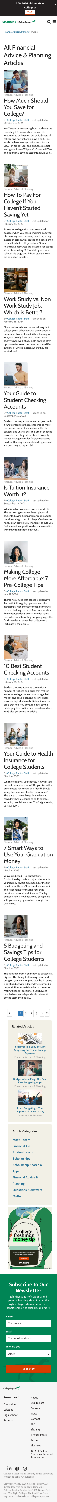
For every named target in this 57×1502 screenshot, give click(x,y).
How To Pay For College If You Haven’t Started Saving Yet (22, 204)
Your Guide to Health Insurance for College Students (28, 760)
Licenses (36, 1445)
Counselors (9, 1404)
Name (9, 1316)
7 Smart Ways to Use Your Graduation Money (28, 854)
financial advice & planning (18, 94)
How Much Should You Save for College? (26, 107)
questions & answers (30, 1115)
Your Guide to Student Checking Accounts (25, 400)
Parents (8, 1420)
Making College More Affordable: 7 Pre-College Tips (26, 578)
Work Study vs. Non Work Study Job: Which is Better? (27, 306)
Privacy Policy (39, 1434)
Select (11, 1354)
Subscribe (28, 1368)
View (29, 12)
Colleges (8, 1409)
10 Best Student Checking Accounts (26, 669)
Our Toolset (37, 1403)
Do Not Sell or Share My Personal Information (42, 1454)
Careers (35, 1408)
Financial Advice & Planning (16, 31)
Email (9, 1331)
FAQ (33, 1424)
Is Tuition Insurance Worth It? (26, 490)
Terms (34, 1440)
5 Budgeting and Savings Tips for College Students (24, 952)
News (34, 1413)
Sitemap (36, 1429)
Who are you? (14, 1346)
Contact (35, 1418)
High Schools (11, 1415)
